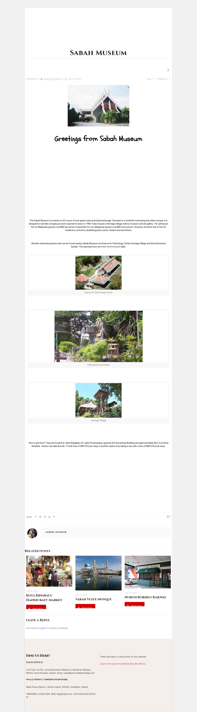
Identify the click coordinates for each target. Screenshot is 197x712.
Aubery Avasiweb (52, 78)
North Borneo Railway (145, 597)
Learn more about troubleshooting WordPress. (123, 663)
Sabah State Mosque (93, 599)
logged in (43, 628)
